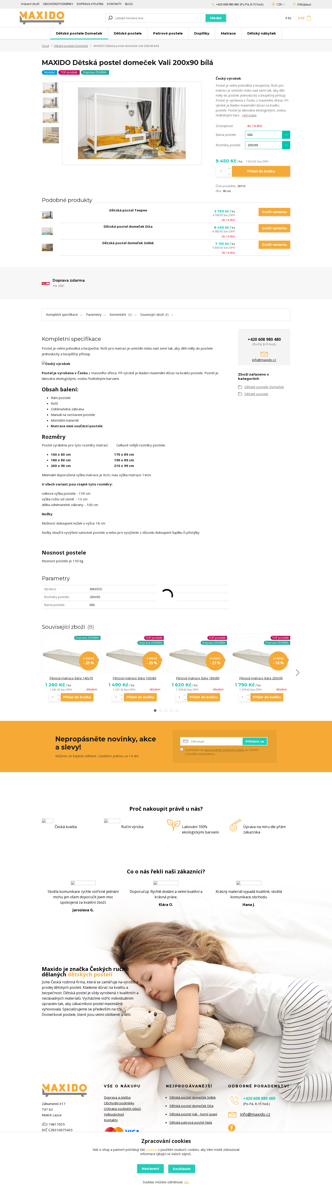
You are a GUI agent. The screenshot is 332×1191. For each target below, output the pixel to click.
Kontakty (111, 1120)
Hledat (216, 18)
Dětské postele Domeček (79, 33)
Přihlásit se (254, 741)
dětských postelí (90, 974)
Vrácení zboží (30, 4)
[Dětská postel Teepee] (47, 215)
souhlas (151, 1149)
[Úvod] (46, 18)
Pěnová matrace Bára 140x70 (71, 678)
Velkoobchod (114, 1114)
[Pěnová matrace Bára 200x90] (260, 653)
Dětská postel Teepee (128, 210)
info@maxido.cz (264, 360)
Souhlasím (182, 1169)
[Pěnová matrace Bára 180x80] (197, 653)
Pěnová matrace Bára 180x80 (198, 678)
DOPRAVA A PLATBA (90, 4)
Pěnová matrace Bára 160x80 (134, 678)
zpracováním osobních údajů (224, 750)
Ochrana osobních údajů (122, 1108)
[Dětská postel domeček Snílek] (47, 247)
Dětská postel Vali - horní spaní (193, 1114)
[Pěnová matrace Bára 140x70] (71, 653)
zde (186, 1182)
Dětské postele (128, 33)
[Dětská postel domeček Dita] (47, 231)
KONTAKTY (114, 4)
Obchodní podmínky (119, 1103)
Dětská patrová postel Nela (190, 1122)
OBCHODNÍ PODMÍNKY (58, 4)
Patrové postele (168, 33)
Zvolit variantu (274, 212)
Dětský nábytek (261, 33)
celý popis (249, 115)
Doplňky (201, 33)
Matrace (228, 33)
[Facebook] (234, 1129)
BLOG (129, 4)
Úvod (45, 46)
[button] (155, 710)
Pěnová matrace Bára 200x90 (261, 678)
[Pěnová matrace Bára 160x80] (134, 653)
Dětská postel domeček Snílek (128, 243)
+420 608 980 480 (227, 4)
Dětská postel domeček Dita (128, 226)
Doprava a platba (117, 1097)
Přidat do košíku (261, 171)
